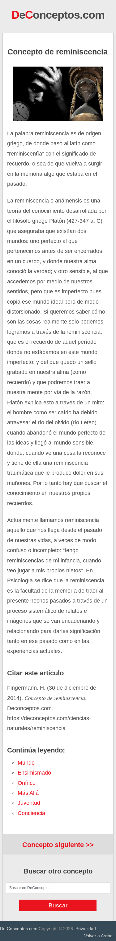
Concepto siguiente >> (58, 845)
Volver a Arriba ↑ (100, 935)
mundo (26, 763)
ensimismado (34, 773)
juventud (29, 803)
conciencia (31, 813)
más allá (28, 793)
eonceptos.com (58, 14)
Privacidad (85, 928)
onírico (27, 783)
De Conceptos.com (18, 928)
